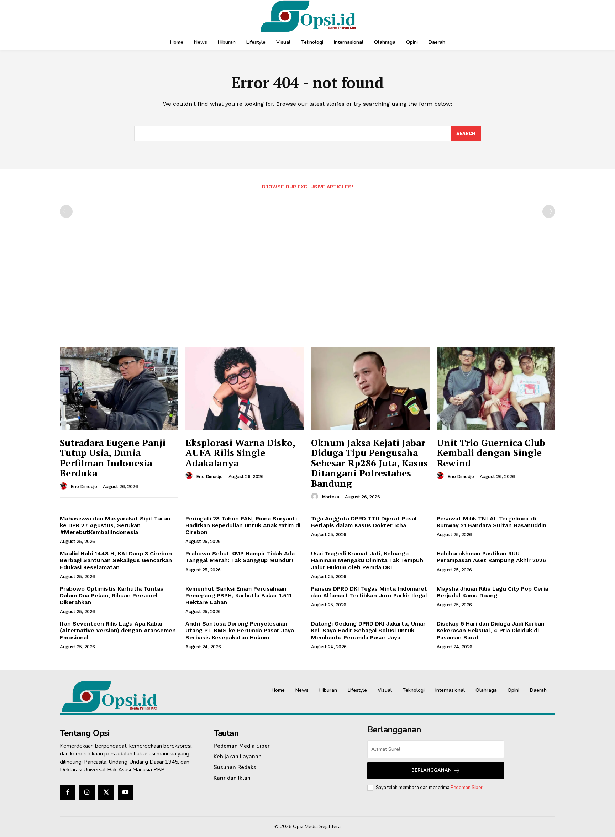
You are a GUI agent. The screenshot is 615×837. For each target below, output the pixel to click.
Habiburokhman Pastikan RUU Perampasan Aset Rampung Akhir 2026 (491, 557)
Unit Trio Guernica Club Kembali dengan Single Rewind (491, 452)
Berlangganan (431, 770)
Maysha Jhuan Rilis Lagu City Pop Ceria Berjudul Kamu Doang (492, 592)
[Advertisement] (307, 253)
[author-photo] (64, 486)
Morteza (330, 496)
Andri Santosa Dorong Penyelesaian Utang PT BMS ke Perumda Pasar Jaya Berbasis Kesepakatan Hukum (239, 630)
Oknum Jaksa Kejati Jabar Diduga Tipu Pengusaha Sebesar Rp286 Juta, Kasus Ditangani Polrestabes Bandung (369, 462)
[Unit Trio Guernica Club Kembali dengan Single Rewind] (496, 388)
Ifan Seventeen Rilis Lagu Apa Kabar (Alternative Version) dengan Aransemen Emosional (118, 630)
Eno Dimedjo (83, 486)
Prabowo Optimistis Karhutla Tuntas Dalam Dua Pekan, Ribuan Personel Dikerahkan (111, 595)
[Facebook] (67, 792)
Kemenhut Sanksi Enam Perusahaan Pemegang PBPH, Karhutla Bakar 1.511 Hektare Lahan (238, 595)
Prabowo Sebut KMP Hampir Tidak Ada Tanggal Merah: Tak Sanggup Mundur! (240, 557)
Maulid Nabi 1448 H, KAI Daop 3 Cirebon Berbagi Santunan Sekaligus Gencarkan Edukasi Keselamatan (116, 560)
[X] (106, 792)
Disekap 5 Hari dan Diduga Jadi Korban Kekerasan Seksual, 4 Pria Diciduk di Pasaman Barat (491, 630)
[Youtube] (125, 792)
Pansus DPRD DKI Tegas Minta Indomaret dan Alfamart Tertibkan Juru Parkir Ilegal (369, 592)
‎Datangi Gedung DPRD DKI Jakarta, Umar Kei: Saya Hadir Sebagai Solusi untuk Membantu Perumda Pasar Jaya (368, 630)
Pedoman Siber (467, 787)
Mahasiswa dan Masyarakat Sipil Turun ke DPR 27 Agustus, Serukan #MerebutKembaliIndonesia (115, 525)
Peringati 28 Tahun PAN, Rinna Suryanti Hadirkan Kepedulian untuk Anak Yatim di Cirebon (242, 525)
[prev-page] (66, 211)
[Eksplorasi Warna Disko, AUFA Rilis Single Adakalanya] (244, 388)
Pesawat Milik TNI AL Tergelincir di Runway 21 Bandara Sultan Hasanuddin (491, 522)
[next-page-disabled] (548, 211)
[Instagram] (87, 792)
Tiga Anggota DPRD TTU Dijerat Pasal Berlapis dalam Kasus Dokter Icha (364, 522)
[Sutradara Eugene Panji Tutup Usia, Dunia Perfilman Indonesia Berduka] (119, 388)
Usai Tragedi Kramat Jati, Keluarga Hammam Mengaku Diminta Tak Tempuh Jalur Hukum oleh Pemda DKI (367, 560)
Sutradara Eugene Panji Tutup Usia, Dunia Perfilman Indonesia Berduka (112, 457)
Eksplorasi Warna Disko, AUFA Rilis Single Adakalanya (240, 452)
